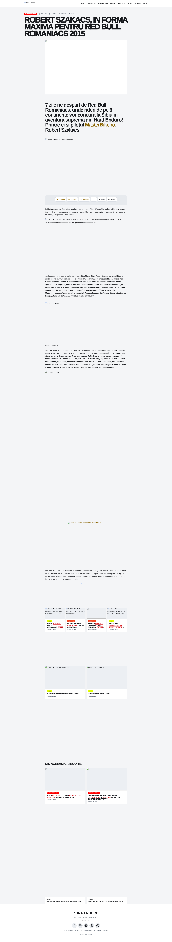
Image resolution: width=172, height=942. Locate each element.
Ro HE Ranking (68, 930)
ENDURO (112, 3)
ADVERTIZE (78, 930)
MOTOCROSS (121, 3)
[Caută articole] (38, 3)
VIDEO (82, 3)
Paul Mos (53, 13)
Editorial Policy (89, 930)
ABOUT (99, 930)
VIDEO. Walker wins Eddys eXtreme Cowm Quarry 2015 (63, 900)
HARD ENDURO (91, 3)
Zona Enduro (86, 913)
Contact (105, 930)
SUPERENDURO (103, 3)
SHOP (145, 3)
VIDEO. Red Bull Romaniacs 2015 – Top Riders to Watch (105, 900)
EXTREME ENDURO (30, 13)
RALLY (130, 3)
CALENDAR (137, 3)
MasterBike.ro (100, 125)
